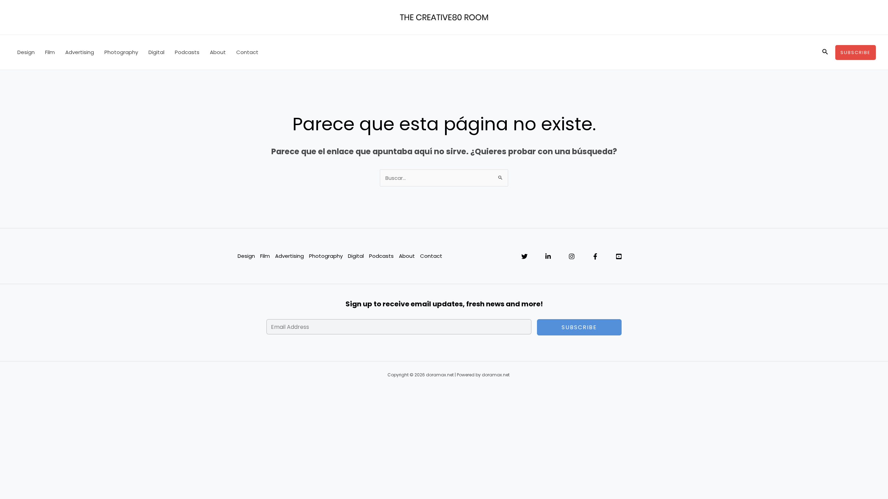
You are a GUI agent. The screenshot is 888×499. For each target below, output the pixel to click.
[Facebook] (595, 256)
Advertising (79, 52)
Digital (156, 52)
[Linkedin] (548, 256)
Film (50, 52)
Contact (247, 52)
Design (26, 52)
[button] (825, 52)
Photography (121, 52)
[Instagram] (572, 256)
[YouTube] (619, 256)
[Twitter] (524, 256)
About (218, 52)
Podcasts (187, 52)
